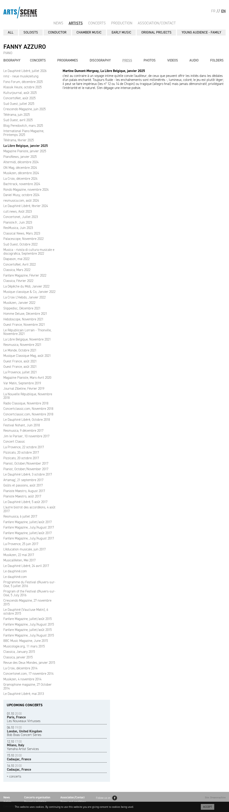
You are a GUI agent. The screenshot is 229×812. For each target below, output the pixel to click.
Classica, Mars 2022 (16, 270)
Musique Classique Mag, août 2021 (27, 355)
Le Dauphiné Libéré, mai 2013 (23, 693)
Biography (11, 60)
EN (223, 10)
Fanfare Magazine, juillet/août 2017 (27, 522)
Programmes (67, 60)
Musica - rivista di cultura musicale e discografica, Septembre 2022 (28, 251)
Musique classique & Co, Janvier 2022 (29, 292)
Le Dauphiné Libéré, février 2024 (25, 206)
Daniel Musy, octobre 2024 (21, 195)
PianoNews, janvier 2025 (20, 156)
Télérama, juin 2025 (16, 114)
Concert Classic (14, 441)
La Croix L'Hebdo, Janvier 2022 (24, 297)
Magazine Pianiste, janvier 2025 (24, 151)
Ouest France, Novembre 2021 (24, 324)
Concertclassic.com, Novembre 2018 (28, 408)
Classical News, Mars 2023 (21, 233)
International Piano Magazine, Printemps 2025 (23, 133)
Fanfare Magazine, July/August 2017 (28, 527)
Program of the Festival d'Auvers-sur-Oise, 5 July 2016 (29, 593)
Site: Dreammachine (215, 797)
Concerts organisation (37, 797)
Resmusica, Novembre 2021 (22, 345)
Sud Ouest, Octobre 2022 (20, 244)
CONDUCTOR (57, 32)
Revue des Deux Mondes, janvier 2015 (29, 662)
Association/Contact (157, 23)
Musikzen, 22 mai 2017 (18, 555)
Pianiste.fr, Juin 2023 (17, 222)
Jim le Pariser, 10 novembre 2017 (26, 436)
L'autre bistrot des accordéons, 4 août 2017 (29, 509)
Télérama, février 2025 (18, 140)
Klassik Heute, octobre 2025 (22, 87)
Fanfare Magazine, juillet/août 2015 (27, 619)
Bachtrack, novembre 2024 (21, 184)
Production (121, 23)
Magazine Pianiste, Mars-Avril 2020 (27, 377)
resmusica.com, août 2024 (21, 200)
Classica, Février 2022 (18, 281)
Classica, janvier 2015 (18, 657)
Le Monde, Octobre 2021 (19, 350)
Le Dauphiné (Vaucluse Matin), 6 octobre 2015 (25, 611)
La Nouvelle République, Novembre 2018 (27, 396)
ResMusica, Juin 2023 (18, 228)
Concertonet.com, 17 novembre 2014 (28, 673)
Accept (207, 807)
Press (127, 60)
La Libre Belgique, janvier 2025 (25, 146)
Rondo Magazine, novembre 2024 (26, 189)
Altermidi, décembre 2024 (20, 162)
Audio (194, 60)
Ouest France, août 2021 (20, 361)
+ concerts (14, 776)
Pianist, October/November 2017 (25, 463)
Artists (76, 23)
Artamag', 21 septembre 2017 (23, 480)
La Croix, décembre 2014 (20, 668)
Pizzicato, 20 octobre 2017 (21, 452)
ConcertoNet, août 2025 (19, 98)
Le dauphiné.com (15, 571)
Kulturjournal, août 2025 (20, 93)
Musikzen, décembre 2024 (21, 173)
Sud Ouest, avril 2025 (18, 120)
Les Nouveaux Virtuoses (23, 717)
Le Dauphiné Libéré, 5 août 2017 (25, 502)
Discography (100, 60)
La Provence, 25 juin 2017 (20, 544)
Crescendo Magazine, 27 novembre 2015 (27, 602)
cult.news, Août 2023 (17, 211)
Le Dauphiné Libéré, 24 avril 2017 (26, 566)
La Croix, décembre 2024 (20, 178)
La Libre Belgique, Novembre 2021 (27, 339)
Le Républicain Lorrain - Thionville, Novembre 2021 (27, 332)
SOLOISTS (30, 32)
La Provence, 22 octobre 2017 (23, 447)
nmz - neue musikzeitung (20, 76)
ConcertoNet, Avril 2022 (19, 264)
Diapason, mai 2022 (16, 259)
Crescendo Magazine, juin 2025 (24, 109)
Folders (217, 60)
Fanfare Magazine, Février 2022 (24, 275)
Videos (172, 60)
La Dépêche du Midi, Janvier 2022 (26, 286)
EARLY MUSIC (121, 32)
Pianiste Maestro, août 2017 (22, 496)
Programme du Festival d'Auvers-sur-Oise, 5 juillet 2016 (29, 584)
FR (213, 10)
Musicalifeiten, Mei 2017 (19, 560)
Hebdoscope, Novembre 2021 (23, 319)
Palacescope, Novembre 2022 (23, 239)
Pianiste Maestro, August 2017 (24, 491)
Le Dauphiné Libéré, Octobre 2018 (26, 419)
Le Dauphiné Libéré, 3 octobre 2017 (27, 474)
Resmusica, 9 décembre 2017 (23, 430)
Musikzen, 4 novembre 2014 (22, 679)
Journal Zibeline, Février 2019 (23, 388)
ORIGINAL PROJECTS (156, 32)
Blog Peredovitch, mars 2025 (23, 125)
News (58, 23)
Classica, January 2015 (19, 651)
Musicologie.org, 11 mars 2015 (24, 646)
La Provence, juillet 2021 (20, 372)
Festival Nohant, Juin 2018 (21, 425)
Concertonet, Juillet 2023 (20, 217)
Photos (150, 60)
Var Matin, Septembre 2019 (22, 383)
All (10, 32)
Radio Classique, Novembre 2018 (25, 403)
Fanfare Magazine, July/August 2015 (28, 624)
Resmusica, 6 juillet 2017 (20, 516)
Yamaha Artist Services (23, 745)
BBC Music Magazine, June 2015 (25, 641)
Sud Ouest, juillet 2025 (18, 104)
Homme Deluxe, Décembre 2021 (25, 313)
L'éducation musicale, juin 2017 (24, 549)
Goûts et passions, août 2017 (23, 485)
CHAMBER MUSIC (89, 32)
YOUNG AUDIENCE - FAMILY (201, 32)
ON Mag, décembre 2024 (20, 167)
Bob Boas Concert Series (24, 731)
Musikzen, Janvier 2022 (19, 302)
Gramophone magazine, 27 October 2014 (27, 686)
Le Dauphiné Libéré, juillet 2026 (25, 71)
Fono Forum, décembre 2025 (23, 82)
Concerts (97, 23)
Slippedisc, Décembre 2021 (21, 308)
